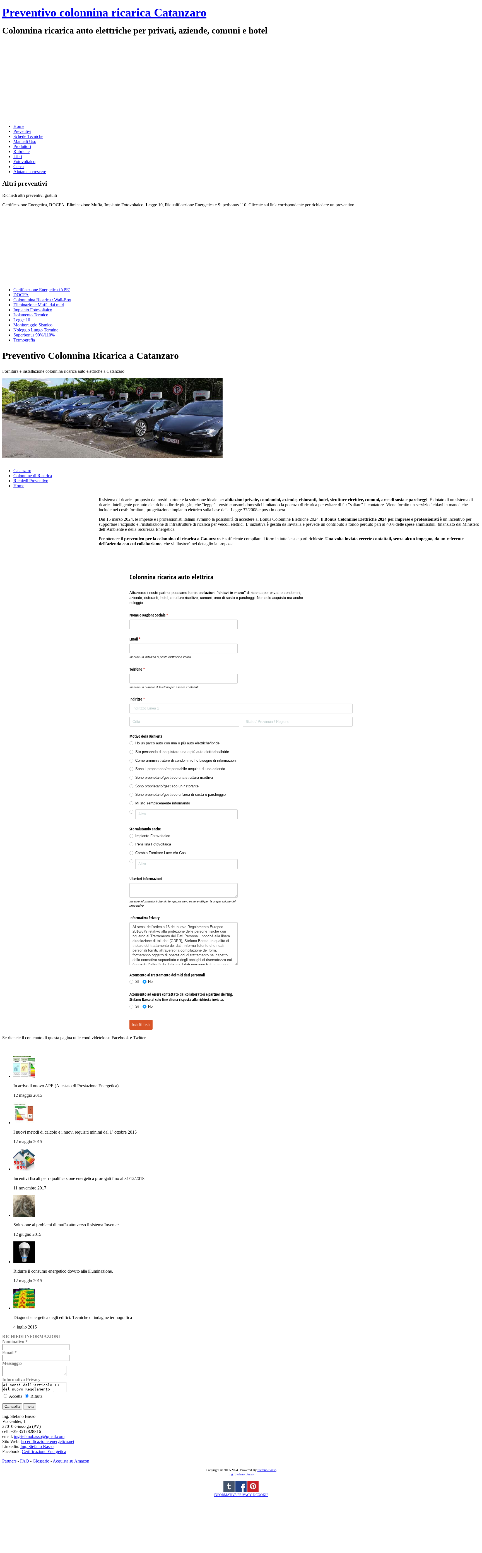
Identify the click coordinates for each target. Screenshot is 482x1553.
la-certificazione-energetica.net (47, 1441)
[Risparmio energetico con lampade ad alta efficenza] (24, 1261)
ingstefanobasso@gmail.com (39, 1436)
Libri (17, 156)
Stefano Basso (266, 1470)
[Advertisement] (169, 79)
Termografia (24, 340)
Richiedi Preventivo (30, 480)
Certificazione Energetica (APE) (41, 289)
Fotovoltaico (24, 161)
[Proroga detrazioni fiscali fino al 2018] (24, 1169)
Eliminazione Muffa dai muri (38, 304)
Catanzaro (22, 470)
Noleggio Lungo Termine (35, 330)
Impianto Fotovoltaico (32, 309)
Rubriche (21, 151)
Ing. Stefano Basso (37, 1446)
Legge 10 (21, 319)
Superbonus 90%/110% (34, 335)
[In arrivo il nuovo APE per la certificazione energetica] (24, 1076)
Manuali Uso (24, 141)
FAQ (24, 1461)
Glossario (41, 1461)
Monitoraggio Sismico (32, 324)
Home (18, 126)
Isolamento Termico (30, 314)
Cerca (18, 166)
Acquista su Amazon (71, 1461)
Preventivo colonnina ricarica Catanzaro (104, 12)
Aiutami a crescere (29, 171)
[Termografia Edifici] (24, 1308)
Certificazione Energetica (44, 1451)
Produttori (22, 146)
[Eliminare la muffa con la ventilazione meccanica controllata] (24, 1215)
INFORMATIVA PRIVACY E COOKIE (241, 1495)
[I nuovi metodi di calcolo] (24, 1122)
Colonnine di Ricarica (32, 475)
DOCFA (21, 294)
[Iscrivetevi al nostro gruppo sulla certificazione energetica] (241, 1491)
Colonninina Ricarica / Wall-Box (42, 299)
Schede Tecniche (28, 136)
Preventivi (22, 131)
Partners (9, 1461)
